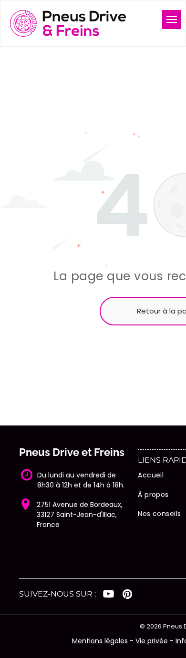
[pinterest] (127, 595)
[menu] (171, 19)
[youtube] (108, 595)
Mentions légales (100, 641)
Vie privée (151, 641)
